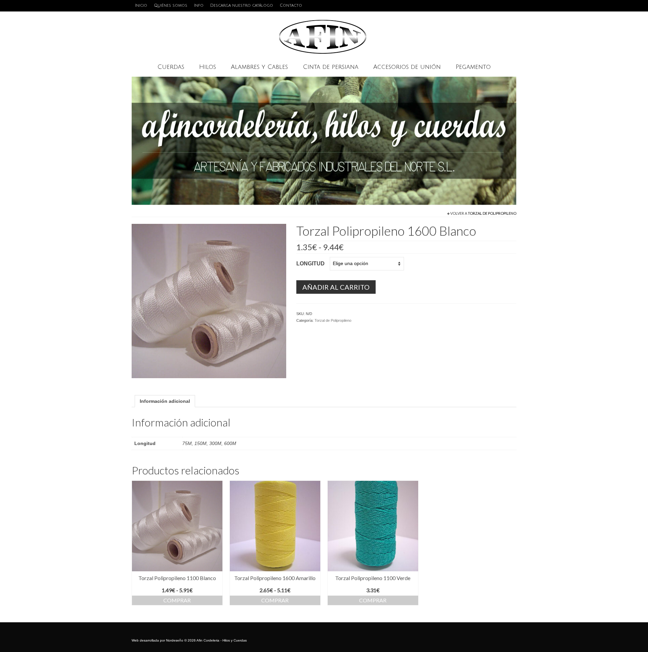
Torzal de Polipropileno (492, 213)
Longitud (310, 263)
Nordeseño (174, 640)
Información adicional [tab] (165, 401)
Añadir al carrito (336, 287)
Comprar (177, 600)
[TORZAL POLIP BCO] (209, 300)
